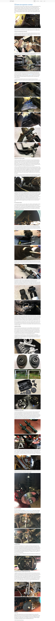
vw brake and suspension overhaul (23, 4)
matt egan (12, 1)
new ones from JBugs (32, 418)
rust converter (30, 74)
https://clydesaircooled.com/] (28, 510)
